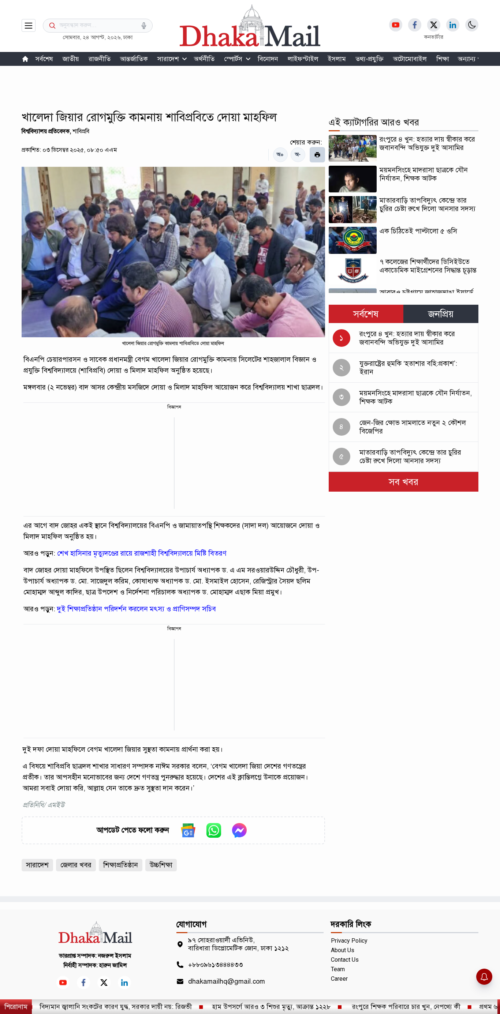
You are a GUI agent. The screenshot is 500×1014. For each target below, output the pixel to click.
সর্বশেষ (44, 59)
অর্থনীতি (204, 59)
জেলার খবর (76, 865)
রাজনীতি (100, 59)
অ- (298, 154)
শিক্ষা (442, 59)
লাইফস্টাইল (303, 59)
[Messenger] (239, 830)
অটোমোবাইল (410, 59)
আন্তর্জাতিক (134, 59)
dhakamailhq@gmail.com (226, 981)
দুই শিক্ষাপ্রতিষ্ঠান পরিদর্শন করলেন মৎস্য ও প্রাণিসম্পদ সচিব (136, 609)
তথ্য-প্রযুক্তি (369, 59)
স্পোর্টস (233, 59)
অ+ (280, 154)
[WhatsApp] (213, 830)
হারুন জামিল (113, 965)
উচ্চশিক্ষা (161, 865)
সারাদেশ (168, 59)
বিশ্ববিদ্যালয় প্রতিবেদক (46, 131)
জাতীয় (71, 59)
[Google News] (188, 830)
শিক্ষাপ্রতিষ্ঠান (120, 865)
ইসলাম (337, 59)
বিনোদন (268, 59)
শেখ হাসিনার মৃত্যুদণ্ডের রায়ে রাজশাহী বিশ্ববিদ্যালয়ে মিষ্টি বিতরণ (142, 553)
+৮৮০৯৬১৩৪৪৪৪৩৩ (215, 965)
